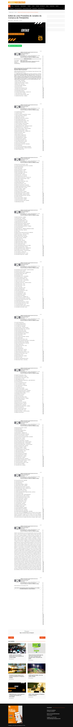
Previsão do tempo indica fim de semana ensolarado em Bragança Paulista (16, 676)
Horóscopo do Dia (41, 8)
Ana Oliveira (11, 20)
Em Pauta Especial (18, 8)
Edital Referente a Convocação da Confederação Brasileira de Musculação (16, 695)
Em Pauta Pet (11, 8)
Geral (21, 20)
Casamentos (34, 8)
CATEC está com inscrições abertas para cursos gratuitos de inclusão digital (16, 656)
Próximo (42, 637)
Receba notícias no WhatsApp (16, 45)
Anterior (11, 637)
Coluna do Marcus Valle (27, 8)
